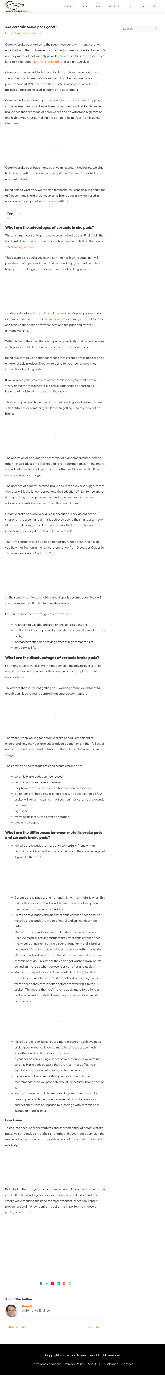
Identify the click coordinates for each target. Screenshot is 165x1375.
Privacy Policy (74, 1364)
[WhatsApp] (70, 1283)
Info (7, 33)
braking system (22, 247)
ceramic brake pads (46, 61)
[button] (155, 6)
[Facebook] (41, 1283)
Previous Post (16, 1327)
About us (94, 1364)
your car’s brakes (74, 100)
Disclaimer (110, 1364)
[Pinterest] (52, 1283)
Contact (127, 1364)
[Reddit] (64, 1283)
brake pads (52, 319)
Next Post (96, 1327)
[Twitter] (46, 1283)
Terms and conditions (46, 1364)
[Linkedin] (58, 1283)
